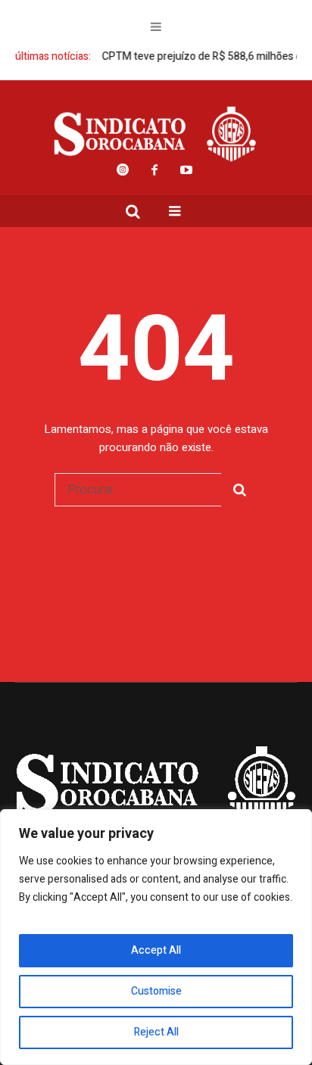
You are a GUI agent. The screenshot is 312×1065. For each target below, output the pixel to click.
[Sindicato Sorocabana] (156, 134)
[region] (156, 937)
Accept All (156, 950)
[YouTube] (186, 169)
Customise (156, 991)
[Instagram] (123, 169)
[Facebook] (154, 169)
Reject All (156, 1032)
